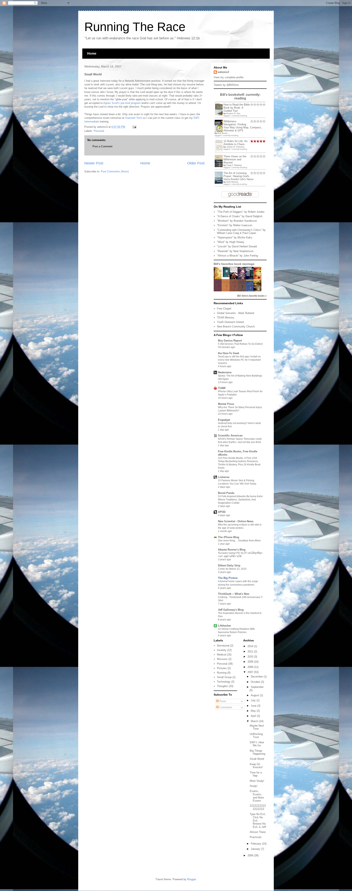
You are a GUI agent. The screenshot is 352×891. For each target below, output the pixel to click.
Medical (221, 654)
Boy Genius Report (230, 340)
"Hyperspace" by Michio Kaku (234, 237)
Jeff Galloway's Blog (231, 609)
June (254, 705)
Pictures (222, 668)
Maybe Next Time (257, 727)
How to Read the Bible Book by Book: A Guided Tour (236, 107)
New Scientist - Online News (235, 521)
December (257, 676)
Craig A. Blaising (234, 165)
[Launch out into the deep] (227, 276)
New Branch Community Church (236, 326)
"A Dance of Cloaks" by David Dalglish (239, 216)
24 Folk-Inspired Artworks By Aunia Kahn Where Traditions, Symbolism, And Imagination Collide (240, 499)
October (256, 681)
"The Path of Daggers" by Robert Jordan (240, 211)
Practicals (256, 837)
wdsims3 (223, 72)
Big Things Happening (257, 752)
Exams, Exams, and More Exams (257, 796)
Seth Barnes (232, 182)
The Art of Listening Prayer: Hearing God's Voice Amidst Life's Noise (238, 176)
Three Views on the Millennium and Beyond (234, 159)
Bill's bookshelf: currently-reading (240, 96)
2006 (251, 855)
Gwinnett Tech (133, 117)
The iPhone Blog (228, 537)
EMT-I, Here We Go (257, 744)
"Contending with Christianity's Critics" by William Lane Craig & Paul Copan (241, 231)
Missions (222, 659)
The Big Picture (228, 577)
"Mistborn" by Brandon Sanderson (237, 220)
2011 (251, 651)
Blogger (191, 879)
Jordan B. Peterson (235, 147)
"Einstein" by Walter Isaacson (234, 225)
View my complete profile (228, 77)
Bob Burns (223, 133)
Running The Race (134, 27)
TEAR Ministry (225, 317)
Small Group (224, 677)
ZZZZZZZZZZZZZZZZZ (258, 807)
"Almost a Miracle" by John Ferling (237, 255)
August (255, 695)
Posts (222, 701)
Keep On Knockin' (256, 766)
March (255, 721)
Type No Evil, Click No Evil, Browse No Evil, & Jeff (258, 820)
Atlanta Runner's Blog (231, 549)
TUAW (222, 388)
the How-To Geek (228, 353)
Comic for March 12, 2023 (232, 568)
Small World (257, 758)
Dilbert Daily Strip (229, 565)
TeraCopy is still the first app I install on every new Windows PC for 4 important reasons (239, 360)
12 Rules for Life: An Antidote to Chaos (235, 143)
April (254, 715)
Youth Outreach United (230, 322)
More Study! (257, 780)
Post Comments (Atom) (115, 171)
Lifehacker (224, 625)
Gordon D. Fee (233, 113)
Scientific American (230, 435)
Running (222, 672)
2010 (251, 656)
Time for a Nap (256, 774)
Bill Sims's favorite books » (252, 295)
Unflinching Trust (256, 735)
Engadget (224, 419)
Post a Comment (102, 146)
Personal (99, 130)
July (253, 700)
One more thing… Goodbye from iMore (239, 540)
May (254, 710)
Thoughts (222, 686)
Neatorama (224, 372)
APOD (222, 511)
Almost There (258, 832)
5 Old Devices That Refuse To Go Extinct (240, 344)
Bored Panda (226, 493)
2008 (251, 667)
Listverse (223, 477)
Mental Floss (226, 403)
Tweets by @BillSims (226, 84)
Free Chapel (224, 308)
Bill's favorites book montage (234, 263)
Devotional (223, 645)
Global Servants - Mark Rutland (235, 313)
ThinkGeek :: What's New (233, 593)
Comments (225, 707)
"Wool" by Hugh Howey (230, 241)
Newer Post (93, 163)
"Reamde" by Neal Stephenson (235, 251)
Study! (253, 785)
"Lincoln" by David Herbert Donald (237, 246)
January (256, 848)
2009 (251, 661)
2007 (251, 672)
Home (91, 53)
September (257, 686)
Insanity (221, 650)
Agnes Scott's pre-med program (122, 103)
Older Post (196, 163)
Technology (223, 681)
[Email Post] (133, 126)
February (256, 843)
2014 (251, 646)
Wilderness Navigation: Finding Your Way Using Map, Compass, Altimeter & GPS (242, 126)
